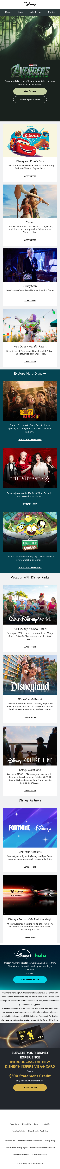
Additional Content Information (30, 1141)
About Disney (14, 1124)
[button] (4, 4)
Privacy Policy (50, 1141)
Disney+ (9, 12)
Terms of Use (10, 1141)
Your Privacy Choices (21, 1155)
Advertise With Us (18, 1131)
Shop (20, 12)
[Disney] (30, 4)
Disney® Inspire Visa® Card (38, 1131)
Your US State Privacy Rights (16, 1148)
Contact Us (46, 1124)
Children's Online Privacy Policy (42, 1148)
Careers (36, 1124)
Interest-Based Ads (39, 1155)
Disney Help (26, 1124)
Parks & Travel (36, 12)
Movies (51, 12)
